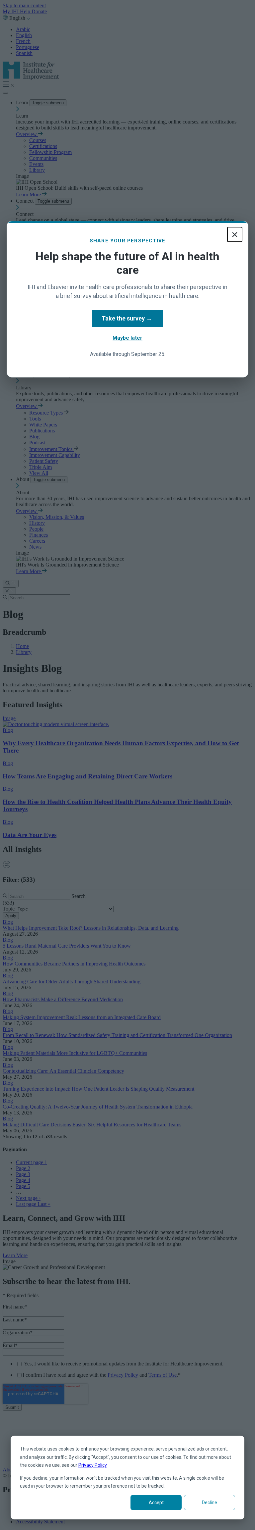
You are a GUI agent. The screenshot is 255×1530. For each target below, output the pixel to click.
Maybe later (127, 338)
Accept (156, 1502)
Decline (209, 1502)
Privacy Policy (92, 1465)
